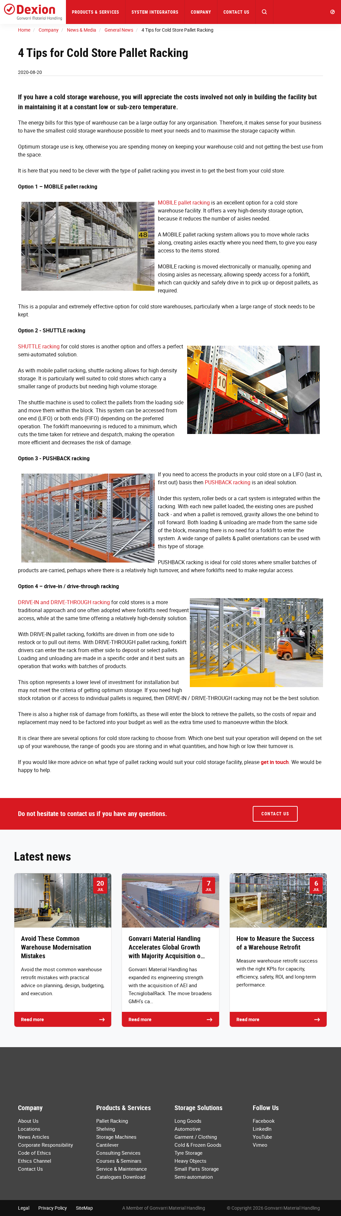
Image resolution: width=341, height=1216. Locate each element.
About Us (28, 1120)
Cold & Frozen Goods (197, 1144)
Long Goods (187, 1120)
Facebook (264, 1120)
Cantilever (107, 1144)
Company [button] (201, 12)
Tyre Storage (188, 1152)
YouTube (262, 1136)
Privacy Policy (52, 1208)
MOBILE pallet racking (184, 202)
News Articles (33, 1136)
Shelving (105, 1128)
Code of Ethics (34, 1152)
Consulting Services (118, 1152)
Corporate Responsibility (45, 1144)
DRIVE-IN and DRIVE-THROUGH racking (64, 602)
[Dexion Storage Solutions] (33, 12)
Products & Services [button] (95, 12)
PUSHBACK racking (227, 482)
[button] (264, 12)
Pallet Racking (112, 1120)
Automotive (187, 1128)
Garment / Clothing (195, 1136)
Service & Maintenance (121, 1168)
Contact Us (236, 12)
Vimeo (260, 1144)
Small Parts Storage (196, 1168)
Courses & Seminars (119, 1160)
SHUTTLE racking (39, 346)
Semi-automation (193, 1176)
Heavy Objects (190, 1160)
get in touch (275, 762)
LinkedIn (262, 1128)
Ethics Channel (34, 1160)
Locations (29, 1128)
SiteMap (84, 1208)
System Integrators (155, 12)
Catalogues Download (120, 1176)
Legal (23, 1208)
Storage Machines (116, 1136)
